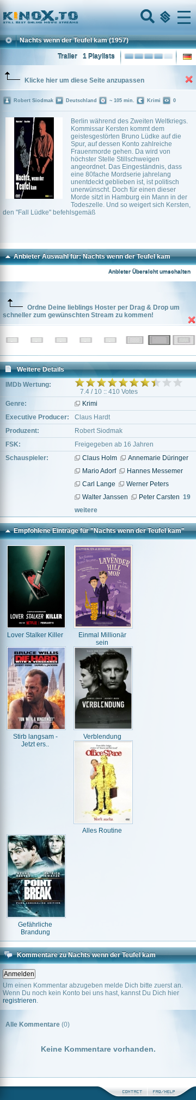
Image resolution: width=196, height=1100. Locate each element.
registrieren (19, 1000)
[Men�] (184, 17)
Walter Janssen (105, 497)
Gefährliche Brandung (35, 928)
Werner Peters (147, 484)
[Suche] (146, 17)
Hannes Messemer (155, 471)
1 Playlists (99, 56)
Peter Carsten (159, 497)
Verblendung (102, 736)
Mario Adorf (99, 471)
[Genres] (163, 17)
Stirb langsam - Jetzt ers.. (35, 740)
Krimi (89, 403)
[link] (98, 17)
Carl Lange (98, 484)
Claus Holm (99, 458)
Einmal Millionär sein (102, 638)
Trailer (67, 56)
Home (77, 17)
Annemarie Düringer (158, 458)
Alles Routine (102, 830)
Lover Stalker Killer (35, 635)
